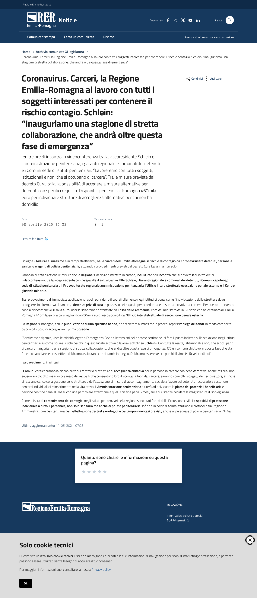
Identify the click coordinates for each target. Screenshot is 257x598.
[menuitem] (207, 37)
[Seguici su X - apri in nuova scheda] (181, 20)
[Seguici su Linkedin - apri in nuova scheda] (196, 20)
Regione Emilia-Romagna (37, 4)
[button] (229, 20)
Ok (25, 583)
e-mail (181, 520)
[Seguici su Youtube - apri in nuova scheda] (189, 20)
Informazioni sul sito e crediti (184, 515)
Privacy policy (101, 569)
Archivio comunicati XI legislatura (60, 51)
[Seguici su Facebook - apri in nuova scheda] (166, 20)
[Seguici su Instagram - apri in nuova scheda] (174, 20)
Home (26, 51)
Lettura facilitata (32, 238)
